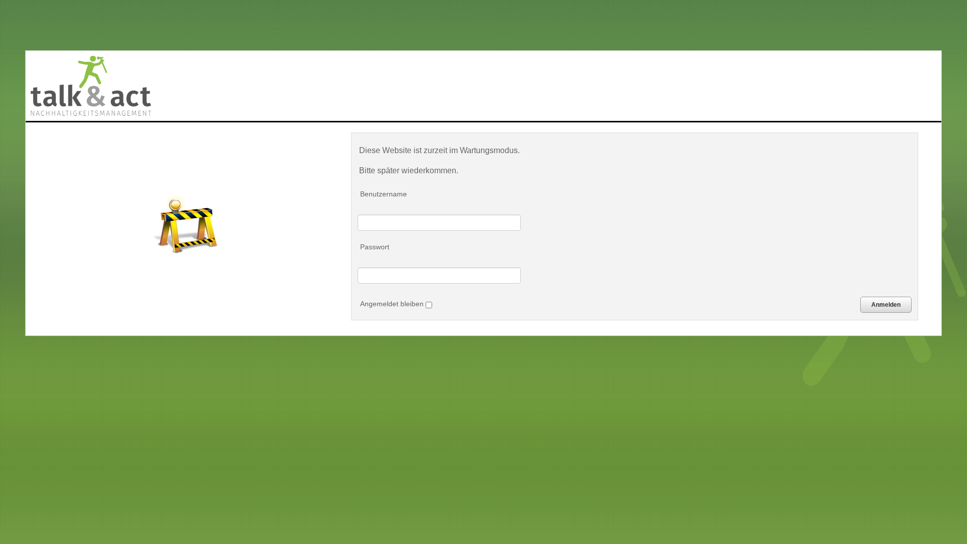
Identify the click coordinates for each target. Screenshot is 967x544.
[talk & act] (91, 86)
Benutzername (383, 194)
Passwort (374, 247)
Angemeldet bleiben (393, 304)
